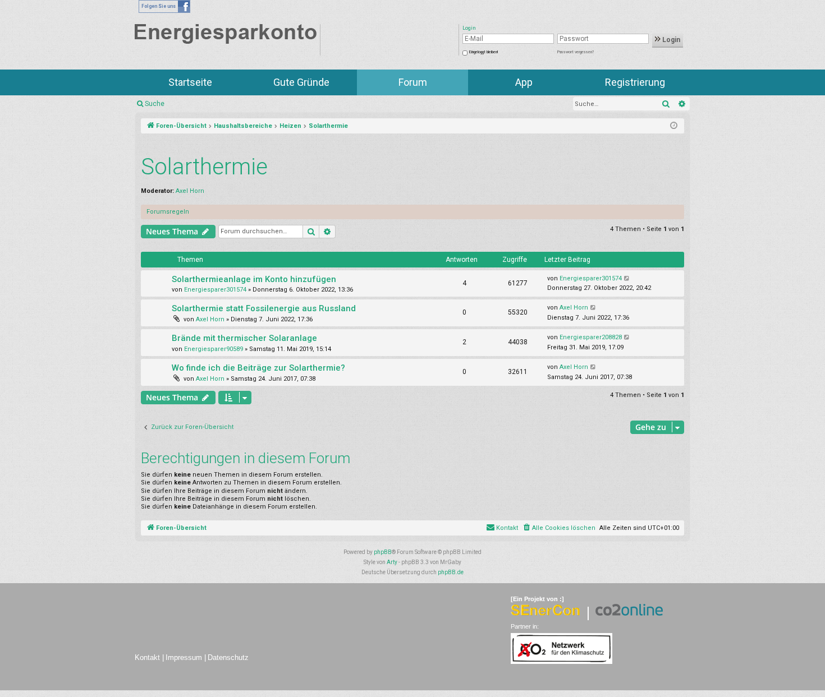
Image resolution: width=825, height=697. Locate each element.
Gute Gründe (301, 82)
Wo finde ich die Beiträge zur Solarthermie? (258, 368)
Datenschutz (228, 657)
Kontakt (147, 657)
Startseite (190, 82)
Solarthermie (204, 167)
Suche (154, 104)
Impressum (184, 657)
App (524, 82)
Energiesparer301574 (215, 289)
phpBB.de (451, 572)
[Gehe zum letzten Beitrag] (627, 279)
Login (670, 40)
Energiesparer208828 (591, 337)
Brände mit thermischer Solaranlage (244, 338)
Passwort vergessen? (575, 52)
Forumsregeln (167, 211)
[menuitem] (558, 528)
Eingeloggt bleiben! (483, 52)
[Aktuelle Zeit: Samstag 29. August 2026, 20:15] (673, 126)
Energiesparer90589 (213, 349)
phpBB (383, 552)
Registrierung (635, 82)
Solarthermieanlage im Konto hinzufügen (254, 279)
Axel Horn (190, 191)
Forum (412, 82)
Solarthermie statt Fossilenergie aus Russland (264, 308)
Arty (392, 562)
